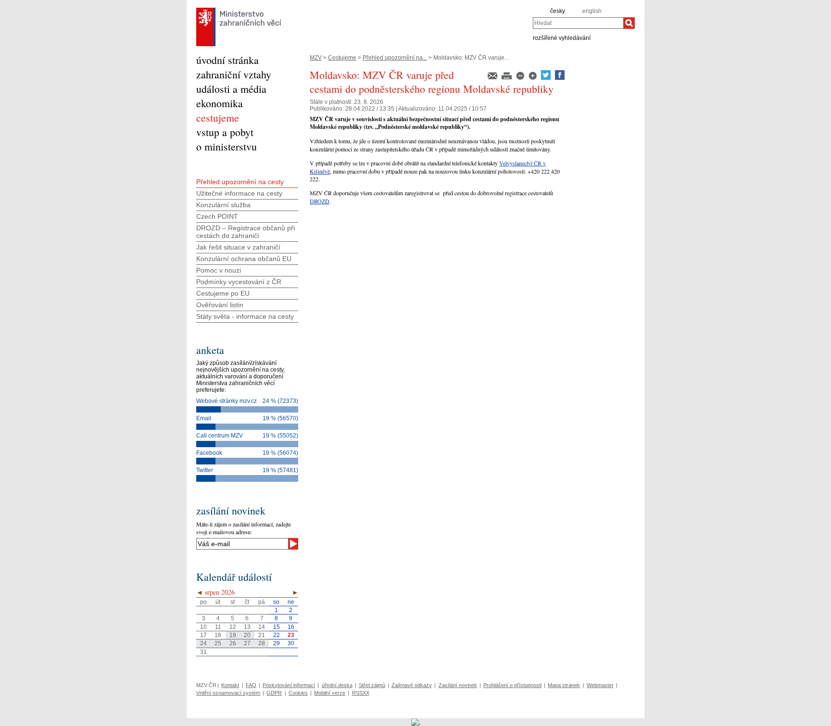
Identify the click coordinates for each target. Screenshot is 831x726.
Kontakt (230, 685)
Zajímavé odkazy (411, 685)
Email (203, 418)
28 (261, 643)
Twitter (204, 470)
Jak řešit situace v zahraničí (238, 247)
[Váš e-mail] (242, 544)
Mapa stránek (564, 685)
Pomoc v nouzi (218, 270)
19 (232, 635)
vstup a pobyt (224, 132)
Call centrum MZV (219, 435)
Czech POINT (217, 216)
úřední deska (337, 685)
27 (247, 643)
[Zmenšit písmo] (521, 78)
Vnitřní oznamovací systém (228, 693)
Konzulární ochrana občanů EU (243, 259)
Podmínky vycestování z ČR (238, 282)
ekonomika (219, 103)
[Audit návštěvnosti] (415, 721)
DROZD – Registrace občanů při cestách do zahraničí (245, 231)
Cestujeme (342, 57)
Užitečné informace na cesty (239, 193)
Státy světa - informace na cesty (245, 316)
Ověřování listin (219, 305)
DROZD (319, 201)
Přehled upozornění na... (395, 57)
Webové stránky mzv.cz (226, 401)
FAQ (251, 685)
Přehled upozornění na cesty (240, 182)
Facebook (209, 453)
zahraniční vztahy (233, 74)
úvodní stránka (227, 60)
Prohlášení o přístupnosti (512, 685)
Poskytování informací (289, 685)
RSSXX (360, 693)
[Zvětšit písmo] (533, 78)
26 (232, 643)
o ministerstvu (226, 146)
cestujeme (217, 118)
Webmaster (600, 685)
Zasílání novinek (458, 685)
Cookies (298, 693)
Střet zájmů (372, 685)
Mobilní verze (329, 693)
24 (203, 643)
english (592, 11)
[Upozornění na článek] (493, 78)
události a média (231, 89)
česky (557, 11)
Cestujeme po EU (223, 293)
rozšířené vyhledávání (562, 37)
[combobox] (578, 23)
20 (247, 635)
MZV (316, 57)
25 (217, 643)
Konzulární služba (223, 205)
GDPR (274, 693)
